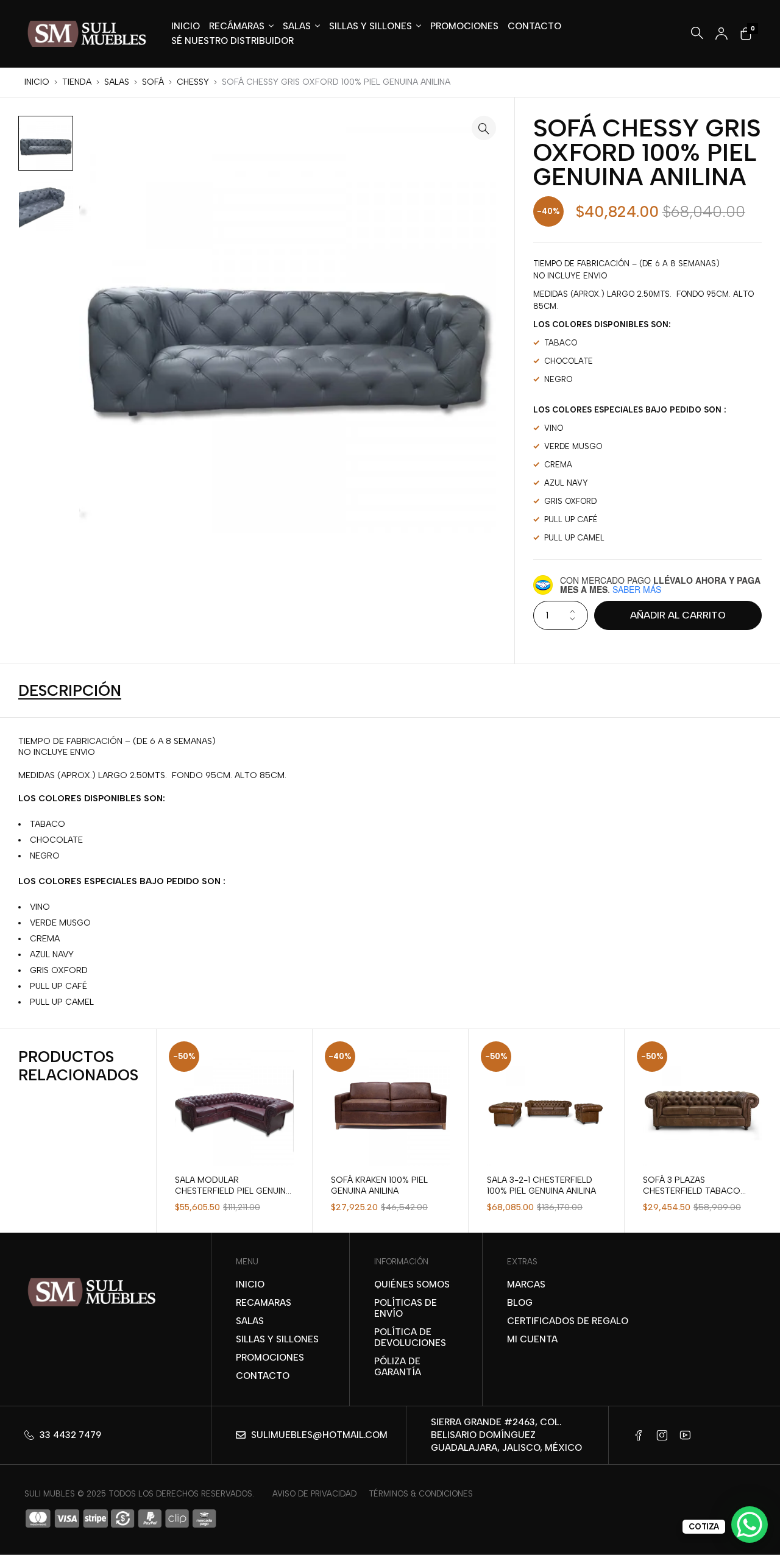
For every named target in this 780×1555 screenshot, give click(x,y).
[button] (484, 128)
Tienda (76, 82)
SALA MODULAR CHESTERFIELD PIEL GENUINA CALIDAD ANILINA (233, 1191)
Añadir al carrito (678, 615)
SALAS (116, 82)
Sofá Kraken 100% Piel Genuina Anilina (379, 1185)
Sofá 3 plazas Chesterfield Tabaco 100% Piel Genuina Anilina (697, 1191)
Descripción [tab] (69, 691)
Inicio (36, 82)
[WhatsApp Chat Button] (749, 1524)
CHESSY (193, 82)
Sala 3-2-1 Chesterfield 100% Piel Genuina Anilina (541, 1185)
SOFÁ (153, 82)
